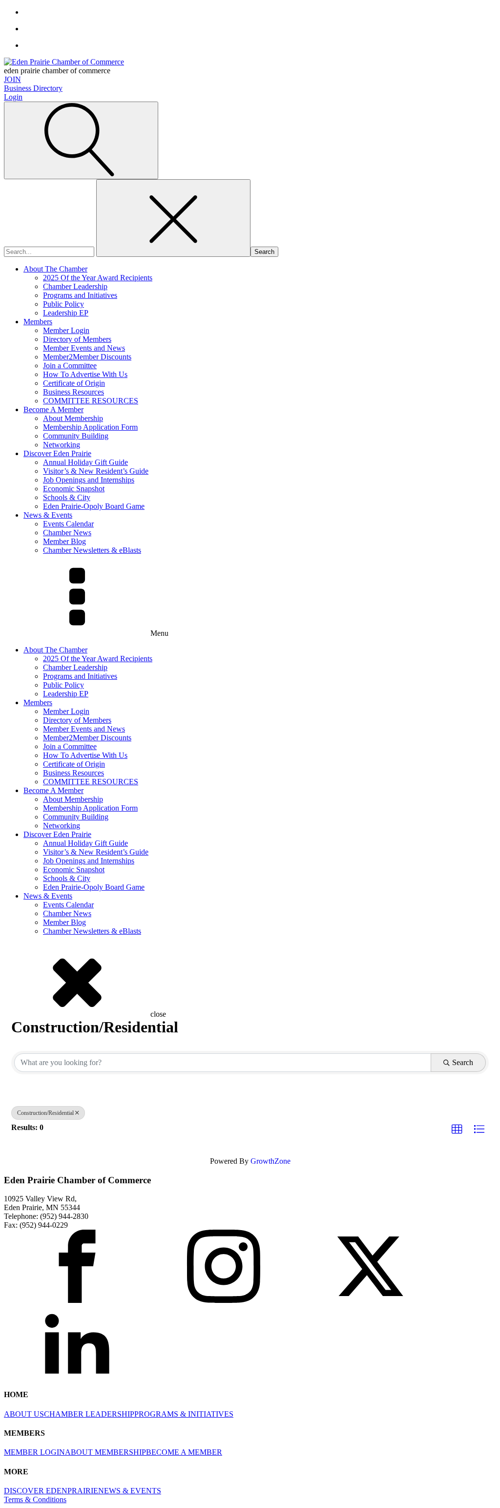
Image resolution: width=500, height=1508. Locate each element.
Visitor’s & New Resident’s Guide (95, 471)
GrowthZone (270, 1161)
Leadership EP (65, 313)
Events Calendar (68, 524)
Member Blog (64, 541)
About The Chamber (55, 269)
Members (37, 321)
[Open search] (81, 140)
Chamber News (67, 532)
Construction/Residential (45, 1113)
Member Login (66, 330)
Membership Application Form (90, 427)
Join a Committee (70, 365)
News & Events (47, 515)
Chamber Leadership (75, 286)
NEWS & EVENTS (129, 1491)
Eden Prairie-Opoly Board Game (94, 506)
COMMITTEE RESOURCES (90, 401)
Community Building (75, 436)
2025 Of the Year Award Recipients (97, 277)
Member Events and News (84, 348)
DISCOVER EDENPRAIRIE (51, 1491)
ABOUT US (24, 1414)
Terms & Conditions (35, 1499)
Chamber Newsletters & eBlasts (92, 550)
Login (13, 97)
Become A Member (53, 409)
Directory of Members (77, 339)
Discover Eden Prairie (57, 453)
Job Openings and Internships (88, 480)
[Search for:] (50, 251)
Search (462, 1062)
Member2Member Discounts (87, 357)
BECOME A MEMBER (184, 1452)
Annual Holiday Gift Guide (85, 462)
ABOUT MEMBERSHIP (105, 1452)
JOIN (12, 79)
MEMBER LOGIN (34, 1452)
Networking (61, 444)
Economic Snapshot (73, 488)
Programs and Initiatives (80, 295)
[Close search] (173, 218)
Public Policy (63, 304)
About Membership (73, 418)
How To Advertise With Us (85, 374)
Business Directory (33, 88)
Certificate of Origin (74, 383)
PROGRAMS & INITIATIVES (183, 1414)
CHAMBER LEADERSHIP (89, 1414)
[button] (457, 1129)
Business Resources (73, 392)
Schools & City (66, 497)
